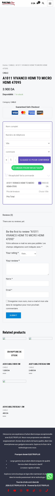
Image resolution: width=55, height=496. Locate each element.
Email (9, 290)
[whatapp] (40, 490)
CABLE (11, 65)
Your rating (12, 253)
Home (5, 65)
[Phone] (47, 490)
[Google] (27, 490)
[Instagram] (21, 490)
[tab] (27, 215)
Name (9, 279)
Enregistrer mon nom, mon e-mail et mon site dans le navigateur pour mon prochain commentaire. (27, 305)
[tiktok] (34, 490)
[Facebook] (8, 490)
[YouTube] (14, 490)
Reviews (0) (8, 215)
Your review (13, 260)
